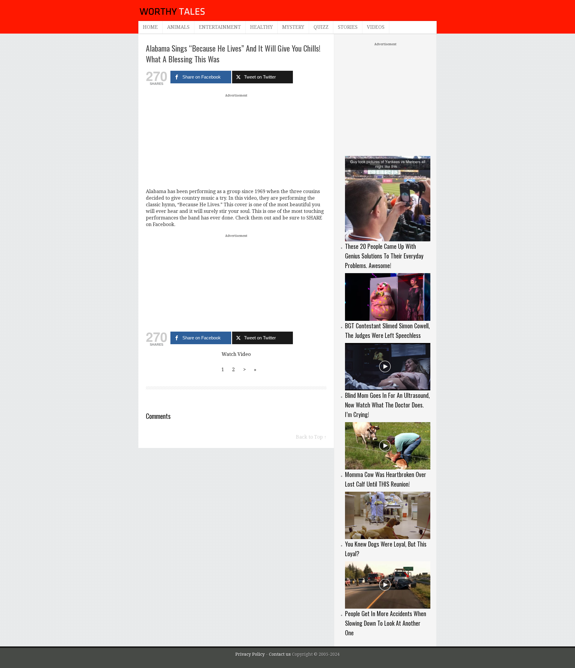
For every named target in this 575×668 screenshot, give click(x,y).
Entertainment (220, 27)
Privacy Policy (250, 654)
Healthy (261, 27)
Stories (348, 27)
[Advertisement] (236, 141)
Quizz (321, 27)
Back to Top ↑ (311, 437)
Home (150, 27)
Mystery (293, 27)
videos (376, 27)
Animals (178, 27)
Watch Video (236, 354)
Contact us (280, 654)
